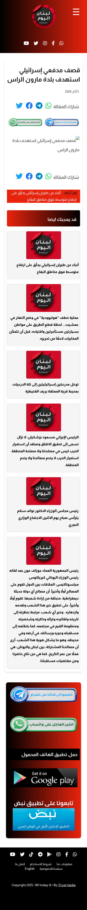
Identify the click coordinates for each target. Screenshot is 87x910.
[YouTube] (26, 43)
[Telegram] (40, 854)
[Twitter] (36, 43)
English (30, 868)
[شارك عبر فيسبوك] (29, 105)
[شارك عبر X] (19, 105)
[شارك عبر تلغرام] (39, 105)
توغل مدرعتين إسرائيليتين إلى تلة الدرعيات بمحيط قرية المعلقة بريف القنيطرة (45, 387)
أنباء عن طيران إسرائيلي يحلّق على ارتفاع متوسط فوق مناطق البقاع (47, 268)
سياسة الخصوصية (51, 868)
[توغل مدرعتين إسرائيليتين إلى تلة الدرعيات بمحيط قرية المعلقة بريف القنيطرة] (43, 365)
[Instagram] (45, 43)
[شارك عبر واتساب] (48, 105)
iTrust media (67, 885)
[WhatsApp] (61, 43)
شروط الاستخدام (41, 864)
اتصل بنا (20, 864)
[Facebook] (53, 43)
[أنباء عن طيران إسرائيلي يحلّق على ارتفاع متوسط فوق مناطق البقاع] (43, 245)
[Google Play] (49, 854)
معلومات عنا (64, 864)
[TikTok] (31, 854)
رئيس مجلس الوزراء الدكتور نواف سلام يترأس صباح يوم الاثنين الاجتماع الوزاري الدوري (48, 518)
